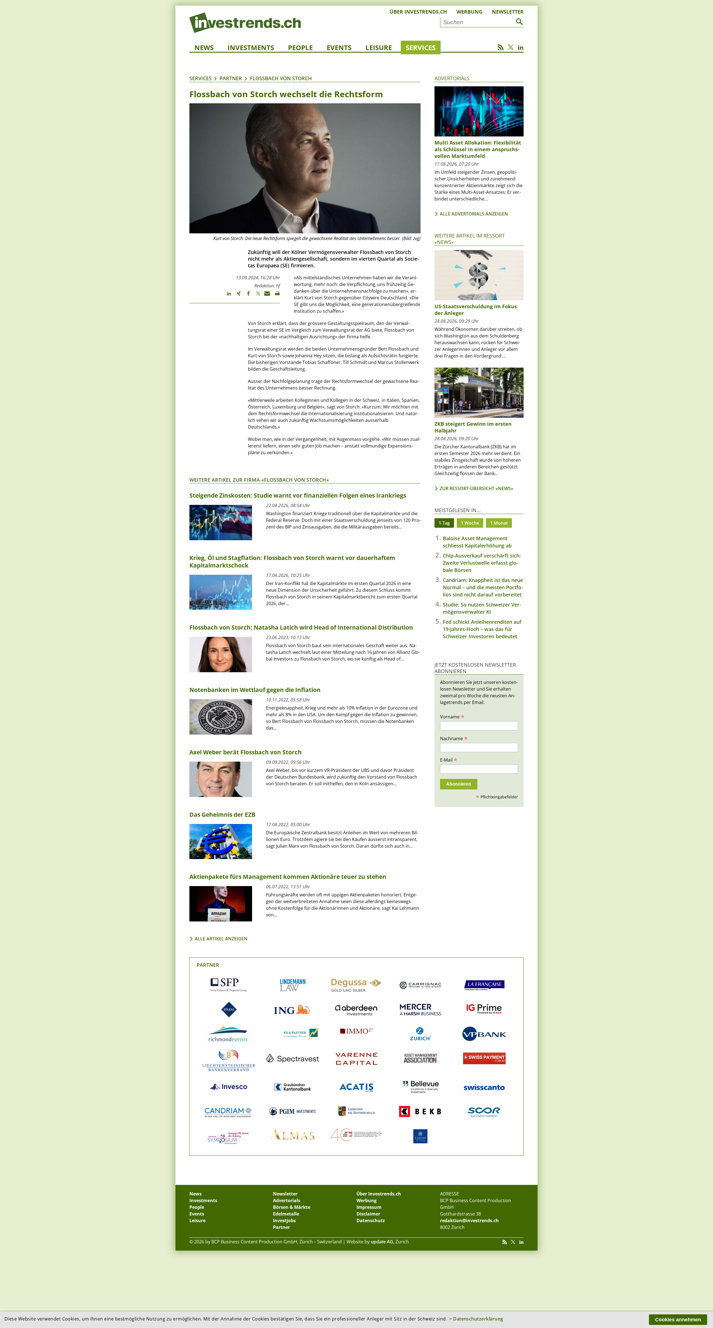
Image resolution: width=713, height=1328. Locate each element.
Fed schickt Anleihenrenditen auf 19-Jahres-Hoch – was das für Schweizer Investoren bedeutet (482, 629)
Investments (251, 47)
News (204, 47)
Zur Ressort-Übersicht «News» (476, 488)
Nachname (454, 738)
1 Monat (499, 523)
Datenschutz (370, 1220)
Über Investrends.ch (418, 11)
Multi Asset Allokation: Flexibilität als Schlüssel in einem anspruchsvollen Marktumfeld (477, 149)
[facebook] (246, 296)
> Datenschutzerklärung (476, 1319)
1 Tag (444, 523)
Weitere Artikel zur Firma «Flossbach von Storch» (259, 479)
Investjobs (284, 1220)
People (300, 47)
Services (421, 47)
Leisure (378, 47)
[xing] (236, 296)
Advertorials (452, 78)
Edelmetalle (286, 1214)
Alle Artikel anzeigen (221, 939)
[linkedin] (226, 296)
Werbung (469, 11)
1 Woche (470, 523)
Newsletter (508, 11)
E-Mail (448, 760)
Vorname (452, 716)
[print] (275, 296)
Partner (230, 78)
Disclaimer (368, 1214)
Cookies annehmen (678, 1319)
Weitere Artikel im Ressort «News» (469, 238)
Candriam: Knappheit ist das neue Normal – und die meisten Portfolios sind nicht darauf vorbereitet (483, 587)
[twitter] (255, 296)
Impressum (369, 1207)
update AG (382, 1242)
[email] (265, 296)
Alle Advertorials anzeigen (474, 214)
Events (339, 47)
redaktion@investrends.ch (469, 1220)
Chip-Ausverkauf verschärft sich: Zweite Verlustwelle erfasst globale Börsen (482, 562)
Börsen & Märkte (291, 1207)
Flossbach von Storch (281, 78)
